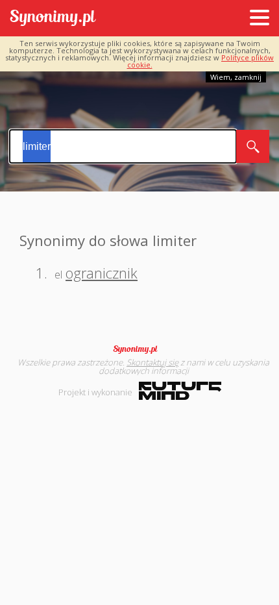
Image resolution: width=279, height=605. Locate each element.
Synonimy (139, 349)
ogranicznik (102, 272)
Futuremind (180, 391)
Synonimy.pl (53, 18)
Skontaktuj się (152, 362)
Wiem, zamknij (235, 77)
